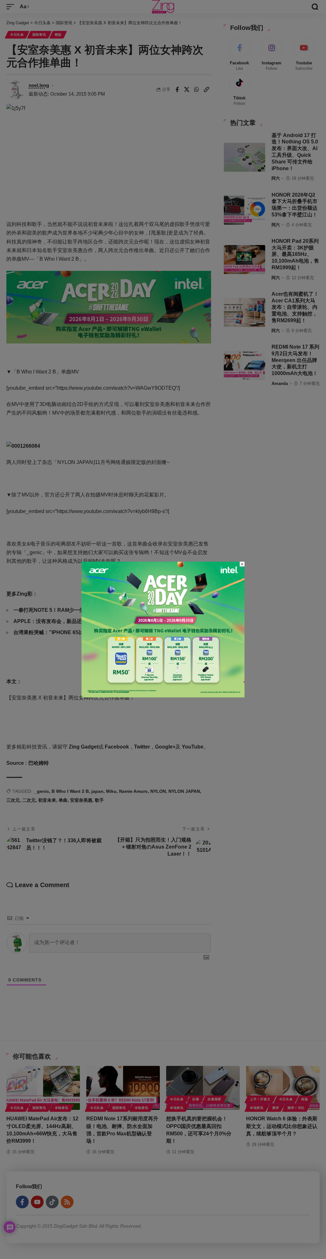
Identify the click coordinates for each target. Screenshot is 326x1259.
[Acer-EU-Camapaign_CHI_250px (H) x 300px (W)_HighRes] (163, 629)
